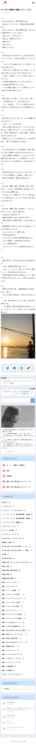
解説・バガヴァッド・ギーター (13, 658)
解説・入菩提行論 (9, 666)
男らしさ (9, 721)
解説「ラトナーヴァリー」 (11, 610)
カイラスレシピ (8, 506)
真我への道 (6, 566)
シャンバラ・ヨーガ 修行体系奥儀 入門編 (17, 514)
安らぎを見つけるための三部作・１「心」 (16, 546)
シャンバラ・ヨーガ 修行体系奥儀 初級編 (17, 518)
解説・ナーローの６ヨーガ (11, 654)
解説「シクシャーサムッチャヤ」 (13, 598)
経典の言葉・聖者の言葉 (11, 570)
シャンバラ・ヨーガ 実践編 (12, 522)
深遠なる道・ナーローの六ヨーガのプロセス (17, 562)
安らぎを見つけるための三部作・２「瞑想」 (17, 550)
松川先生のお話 (8, 558)
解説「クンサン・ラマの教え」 (13, 594)
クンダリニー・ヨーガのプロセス (13, 510)
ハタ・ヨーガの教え (9, 530)
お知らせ (6, 502)
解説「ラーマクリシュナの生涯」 (13, 614)
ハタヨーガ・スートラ (10, 526)
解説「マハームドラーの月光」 (13, 602)
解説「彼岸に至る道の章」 (11, 638)
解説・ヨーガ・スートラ (11, 662)
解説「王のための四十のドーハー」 (14, 642)
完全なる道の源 (11, 715)
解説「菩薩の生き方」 (10, 646)
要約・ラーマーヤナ (9, 586)
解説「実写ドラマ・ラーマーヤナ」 (14, 634)
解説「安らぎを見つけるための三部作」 (15, 630)
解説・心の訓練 (8, 670)
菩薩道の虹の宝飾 (8, 578)
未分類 (5, 554)
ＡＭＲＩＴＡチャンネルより (12, 674)
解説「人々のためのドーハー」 (13, 622)
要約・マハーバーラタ (10, 582)
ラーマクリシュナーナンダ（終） (15, 727)
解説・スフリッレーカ (10, 650)
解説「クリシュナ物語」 (10, 590)
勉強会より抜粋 (8, 542)
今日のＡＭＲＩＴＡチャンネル (13, 538)
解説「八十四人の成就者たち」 (13, 626)
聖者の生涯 (7, 574)
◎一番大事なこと (11, 702)
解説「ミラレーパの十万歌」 (12, 606)
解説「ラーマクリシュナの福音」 (13, 618)
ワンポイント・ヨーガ (10, 534)
